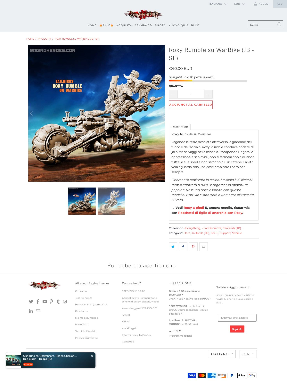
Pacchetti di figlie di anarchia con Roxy (210, 213)
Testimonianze (83, 297)
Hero (187, 233)
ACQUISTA (124, 25)
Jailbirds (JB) (200, 233)
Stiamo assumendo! (87, 317)
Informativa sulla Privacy (136, 334)
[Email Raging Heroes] (38, 311)
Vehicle (237, 233)
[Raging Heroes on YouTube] (45, 301)
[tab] (180, 127)
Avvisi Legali (129, 328)
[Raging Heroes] (143, 15)
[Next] (161, 113)
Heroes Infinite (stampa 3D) (91, 304)
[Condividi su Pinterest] (193, 246)
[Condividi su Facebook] (183, 246)
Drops (160, 25)
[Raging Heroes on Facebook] (38, 301)
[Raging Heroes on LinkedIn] (31, 311)
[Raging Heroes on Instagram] (65, 301)
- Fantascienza (211, 228)
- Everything (192, 228)
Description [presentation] (179, 127)
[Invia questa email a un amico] (203, 246)
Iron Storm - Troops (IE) (37, 358)
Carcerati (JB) (232, 228)
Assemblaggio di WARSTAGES (139, 308)
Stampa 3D (143, 25)
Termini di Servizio (85, 331)
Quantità (176, 86)
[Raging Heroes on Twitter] (31, 301)
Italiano (215, 3)
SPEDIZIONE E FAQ (133, 291)
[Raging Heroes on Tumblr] (58, 301)
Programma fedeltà (180, 335)
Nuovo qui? (178, 25)
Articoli (126, 314)
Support (225, 233)
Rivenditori (81, 324)
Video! (125, 321)
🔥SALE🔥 (106, 25)
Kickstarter (81, 311)
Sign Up (237, 329)
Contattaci (128, 341)
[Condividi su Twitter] (173, 246)
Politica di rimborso (86, 337)
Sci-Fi (214, 233)
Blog (195, 25)
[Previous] (32, 113)
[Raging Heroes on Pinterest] (51, 301)
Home (92, 25)
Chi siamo (81, 291)
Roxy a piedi (194, 208)
